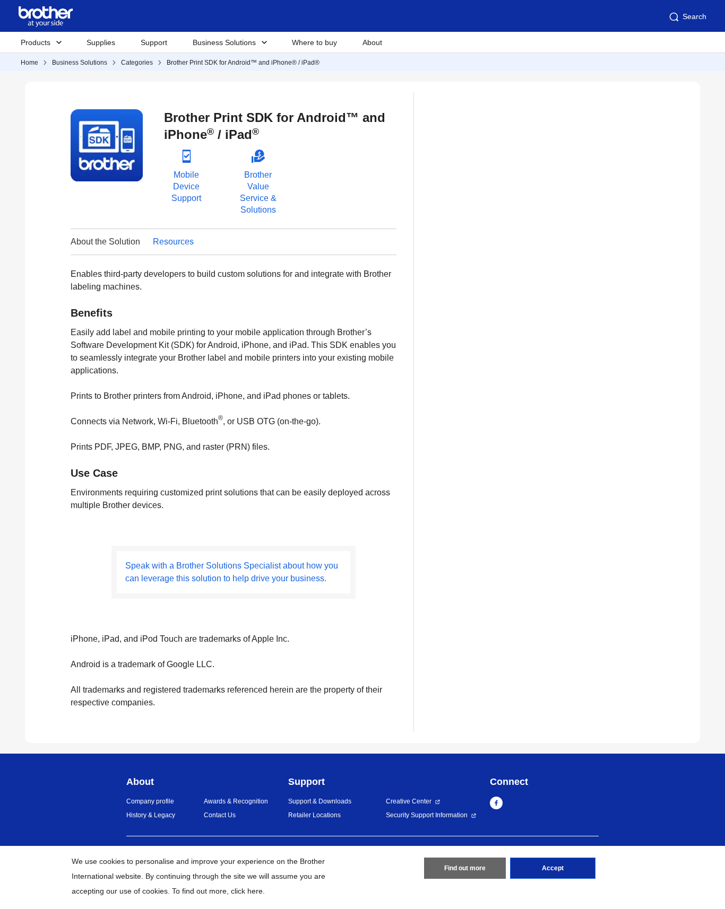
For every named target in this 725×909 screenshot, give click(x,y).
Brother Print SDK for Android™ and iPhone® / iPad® (243, 62)
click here (247, 891)
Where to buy (314, 42)
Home (29, 62)
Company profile (150, 801)
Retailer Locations (314, 815)
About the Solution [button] (105, 241)
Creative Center (408, 801)
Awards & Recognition (236, 801)
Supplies (101, 42)
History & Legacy (150, 815)
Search (694, 16)
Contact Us (220, 815)
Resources (173, 241)
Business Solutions (79, 62)
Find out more (465, 868)
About (372, 42)
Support (154, 42)
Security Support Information (427, 815)
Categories (137, 62)
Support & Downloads (319, 801)
